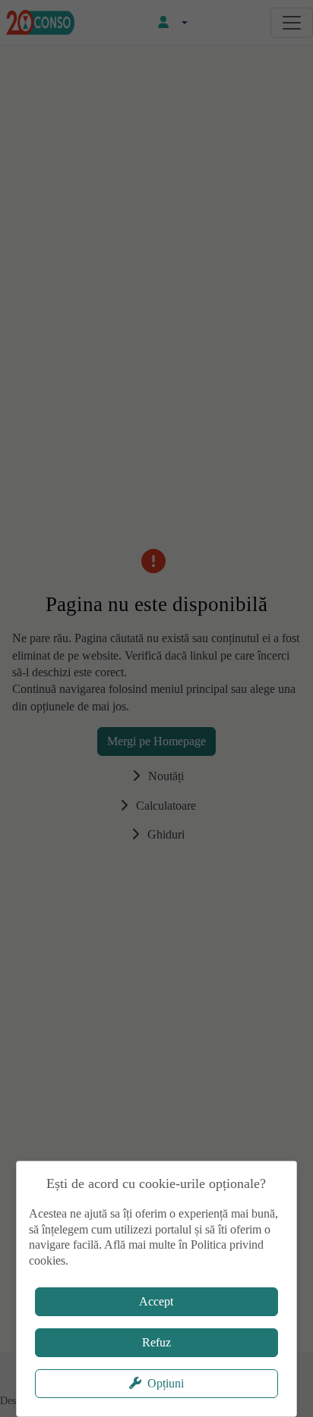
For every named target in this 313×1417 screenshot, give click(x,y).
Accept (156, 1301)
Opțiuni (165, 1383)
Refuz (156, 1342)
